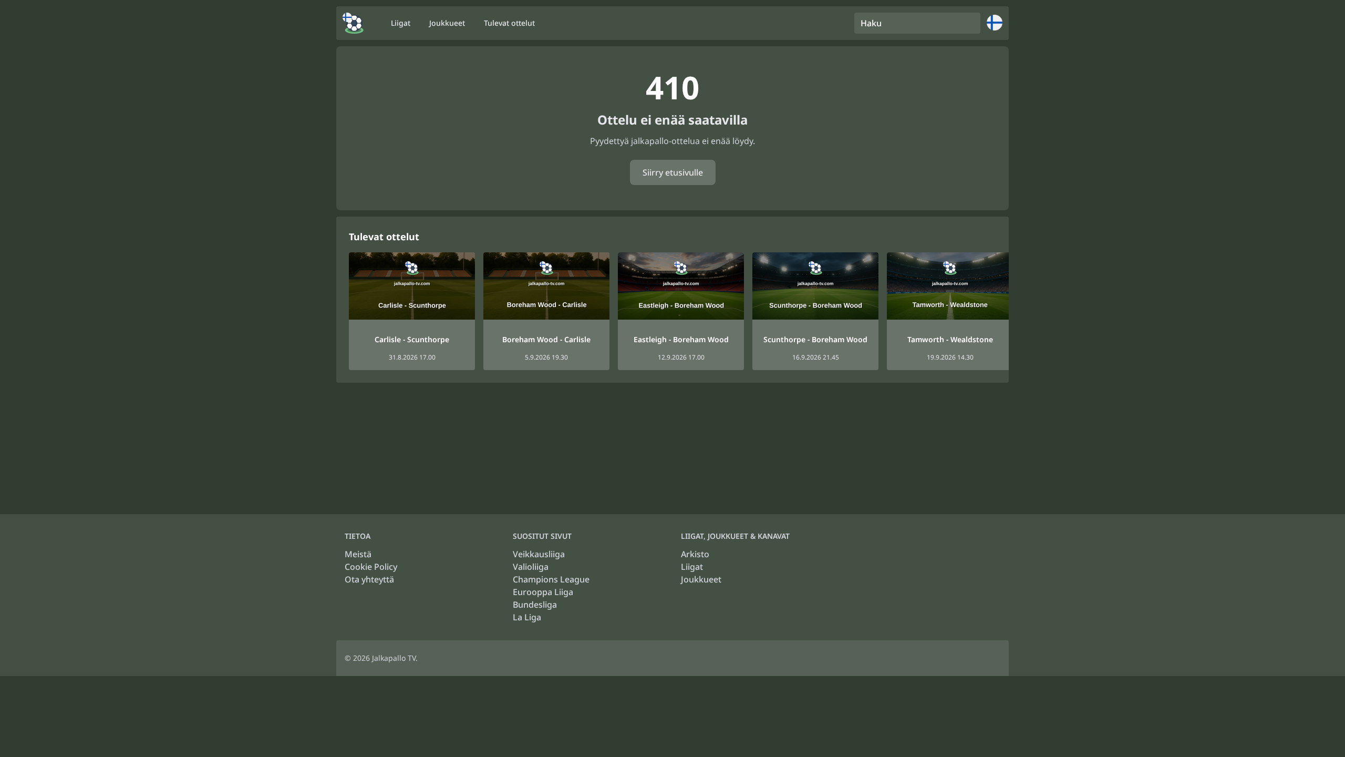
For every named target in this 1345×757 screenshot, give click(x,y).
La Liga (527, 617)
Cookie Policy (371, 566)
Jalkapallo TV (394, 658)
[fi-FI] (353, 23)
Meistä (358, 554)
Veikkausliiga (539, 554)
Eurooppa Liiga (543, 592)
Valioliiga (531, 566)
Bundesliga (535, 604)
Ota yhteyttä (369, 579)
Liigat (692, 566)
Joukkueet (701, 579)
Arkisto (695, 554)
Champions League (551, 579)
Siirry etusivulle (673, 172)
